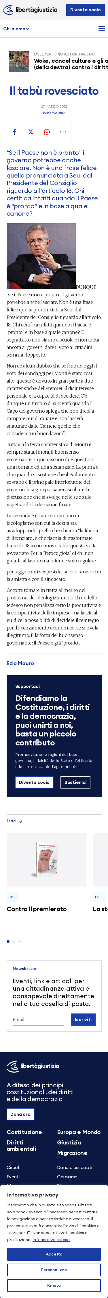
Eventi (13, 1177)
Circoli (13, 1167)
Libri (11, 821)
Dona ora (20, 1114)
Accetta (54, 1254)
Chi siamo (14, 29)
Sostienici (75, 782)
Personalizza (54, 1270)
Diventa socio (85, 10)
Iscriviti (83, 1019)
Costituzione (24, 1132)
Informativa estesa (51, 1240)
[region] (54, 1241)
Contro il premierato (37, 909)
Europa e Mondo (79, 1132)
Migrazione (72, 1153)
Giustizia (69, 1143)
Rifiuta (54, 1286)
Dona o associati (74, 1167)
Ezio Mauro (54, 113)
